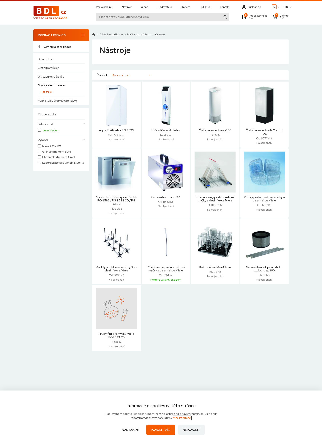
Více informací (182, 418)
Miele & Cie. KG (51, 146)
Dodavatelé (165, 7)
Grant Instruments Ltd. (57, 151)
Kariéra (185, 7)
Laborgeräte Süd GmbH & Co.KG (63, 162)
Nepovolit (191, 430)
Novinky (126, 7)
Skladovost (45, 124)
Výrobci (43, 140)
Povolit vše (161, 430)
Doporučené (120, 75)
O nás (144, 7)
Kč (274, 7)
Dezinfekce (45, 59)
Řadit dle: (103, 75)
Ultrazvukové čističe (51, 77)
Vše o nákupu (104, 7)
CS (286, 7)
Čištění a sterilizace (58, 47)
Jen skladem (50, 130)
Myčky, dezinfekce (51, 85)
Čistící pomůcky (48, 68)
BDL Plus (205, 7)
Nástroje (46, 91)
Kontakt (224, 7)
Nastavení (130, 430)
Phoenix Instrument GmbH (59, 157)
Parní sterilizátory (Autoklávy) (57, 101)
